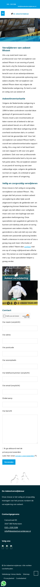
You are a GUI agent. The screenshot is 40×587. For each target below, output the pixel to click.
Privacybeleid (9, 578)
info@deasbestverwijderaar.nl (27, 6)
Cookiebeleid (21, 578)
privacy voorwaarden (24, 456)
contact (27, 246)
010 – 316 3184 (11, 4)
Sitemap (26, 574)
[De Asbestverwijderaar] (20, 13)
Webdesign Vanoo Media (11, 574)
